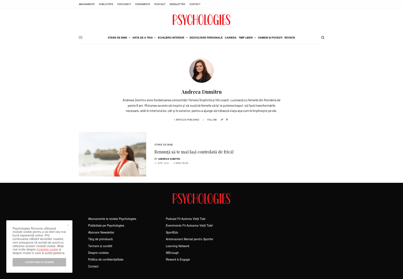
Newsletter (177, 4)
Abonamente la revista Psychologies (112, 219)
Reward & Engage (178, 259)
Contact (194, 4)
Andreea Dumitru (169, 158)
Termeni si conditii (100, 246)
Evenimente (142, 4)
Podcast (159, 4)
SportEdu (172, 232)
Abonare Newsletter (101, 232)
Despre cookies (98, 252)
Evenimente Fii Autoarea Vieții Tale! (189, 225)
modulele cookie (47, 249)
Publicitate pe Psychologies (106, 225)
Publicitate (106, 4)
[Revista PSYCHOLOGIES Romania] (201, 19)
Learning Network (177, 246)
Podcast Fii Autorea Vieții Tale (185, 219)
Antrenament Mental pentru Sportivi (189, 239)
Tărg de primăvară (100, 239)
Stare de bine (163, 144)
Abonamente (87, 4)
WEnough (172, 252)
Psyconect (124, 4)
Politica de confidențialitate (105, 259)
